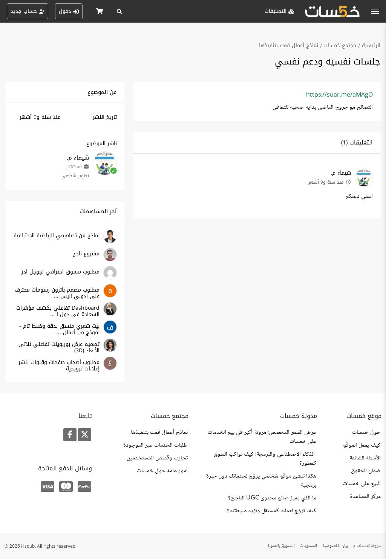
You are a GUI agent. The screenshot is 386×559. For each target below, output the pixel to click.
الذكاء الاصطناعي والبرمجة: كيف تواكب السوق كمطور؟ (265, 459)
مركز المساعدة (365, 496)
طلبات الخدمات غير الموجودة (155, 445)
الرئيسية (371, 45)
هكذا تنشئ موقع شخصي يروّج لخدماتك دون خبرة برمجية (261, 481)
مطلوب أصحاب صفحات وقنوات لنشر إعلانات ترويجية (59, 365)
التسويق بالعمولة (281, 546)
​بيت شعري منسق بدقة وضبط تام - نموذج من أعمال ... (59, 329)
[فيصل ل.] (110, 332)
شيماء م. (341, 173)
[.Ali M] (110, 278)
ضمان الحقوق (366, 471)
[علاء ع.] (110, 369)
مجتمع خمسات (339, 45)
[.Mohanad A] (110, 260)
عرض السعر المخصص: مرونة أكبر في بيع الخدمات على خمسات (262, 437)
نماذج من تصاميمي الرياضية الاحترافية (57, 235)
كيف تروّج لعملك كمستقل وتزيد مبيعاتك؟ (271, 511)
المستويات (308, 546)
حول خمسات (366, 432)
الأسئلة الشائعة (365, 458)
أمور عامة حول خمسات (162, 471)
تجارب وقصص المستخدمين (157, 458)
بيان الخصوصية (335, 546)
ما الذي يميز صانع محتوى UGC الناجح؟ (272, 498)
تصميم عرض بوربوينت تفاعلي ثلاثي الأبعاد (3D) (59, 347)
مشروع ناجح (86, 254)
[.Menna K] (110, 314)
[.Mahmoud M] (110, 242)
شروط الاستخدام (367, 546)
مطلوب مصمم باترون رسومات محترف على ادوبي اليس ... (57, 293)
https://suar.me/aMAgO (339, 95)
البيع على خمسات (362, 483)
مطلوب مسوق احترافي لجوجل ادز (60, 272)
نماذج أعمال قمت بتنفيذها (288, 45)
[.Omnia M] (110, 351)
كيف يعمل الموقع (362, 445)
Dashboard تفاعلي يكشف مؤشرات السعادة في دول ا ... (58, 311)
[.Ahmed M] (110, 296)
